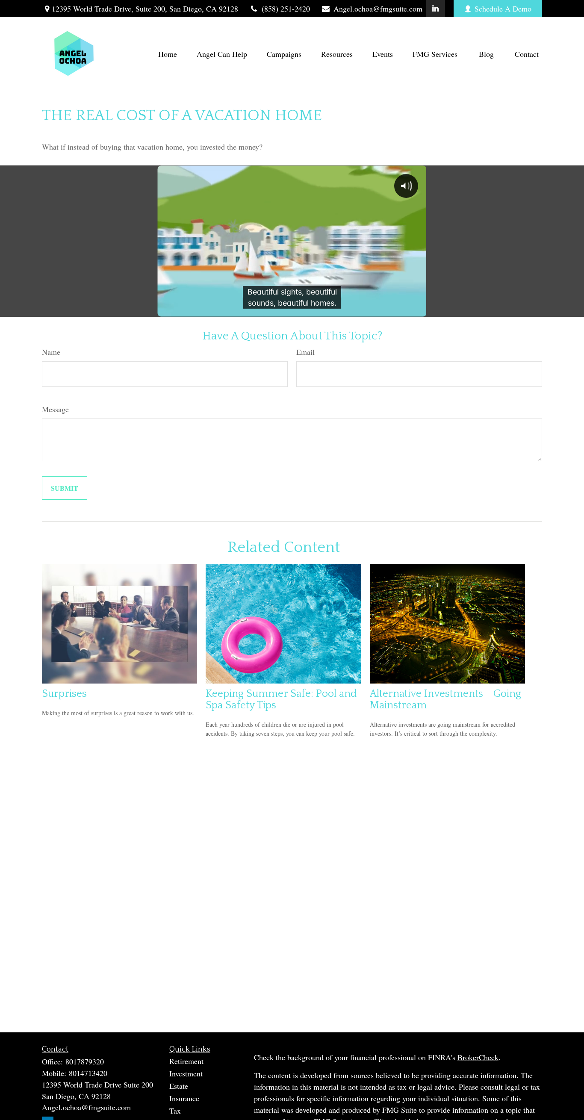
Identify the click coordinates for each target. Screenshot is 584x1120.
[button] (167, 53)
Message (55, 409)
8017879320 (84, 1061)
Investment (186, 1073)
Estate (178, 1086)
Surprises (64, 693)
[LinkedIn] (435, 8)
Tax (175, 1110)
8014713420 (88, 1073)
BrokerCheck (477, 1057)
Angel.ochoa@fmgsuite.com (377, 8)
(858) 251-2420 (286, 8)
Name (51, 352)
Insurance (184, 1098)
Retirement (186, 1061)
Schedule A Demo (503, 8)
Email (305, 352)
